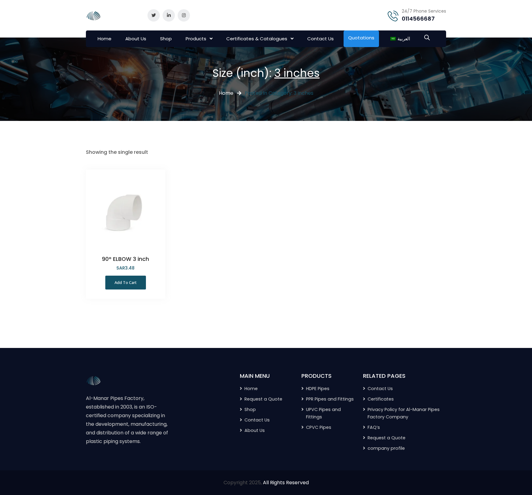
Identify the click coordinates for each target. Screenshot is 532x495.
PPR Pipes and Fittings (330, 399)
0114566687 (418, 18)
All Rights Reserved (286, 482)
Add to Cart (126, 282)
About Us (135, 38)
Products (196, 38)
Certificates (381, 399)
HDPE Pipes (317, 388)
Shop (166, 38)
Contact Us (320, 38)
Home (104, 38)
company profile (386, 448)
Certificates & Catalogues (256, 38)
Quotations (361, 37)
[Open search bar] (427, 36)
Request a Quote (386, 438)
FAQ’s (374, 427)
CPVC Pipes (318, 427)
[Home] (93, 380)
